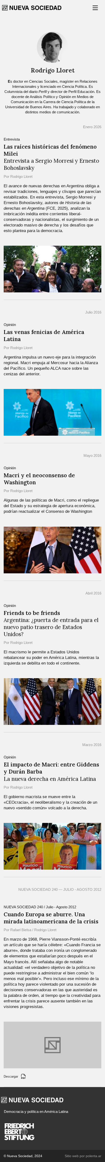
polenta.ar (93, 1156)
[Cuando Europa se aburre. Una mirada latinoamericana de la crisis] (52, 1045)
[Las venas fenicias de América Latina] (52, 412)
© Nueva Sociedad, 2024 (23, 1156)
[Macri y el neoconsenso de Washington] (52, 549)
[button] (95, 8)
